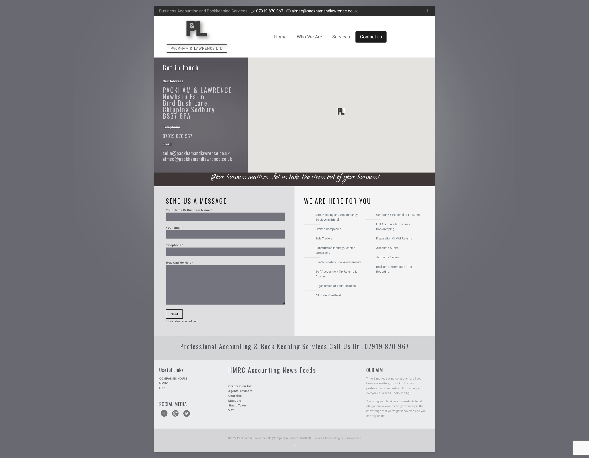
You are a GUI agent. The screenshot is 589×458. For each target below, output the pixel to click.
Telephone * (174, 245)
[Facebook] (427, 11)
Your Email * (175, 227)
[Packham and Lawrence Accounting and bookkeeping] (197, 37)
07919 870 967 (269, 11)
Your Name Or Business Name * (189, 210)
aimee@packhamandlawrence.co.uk (325, 11)
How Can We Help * (179, 262)
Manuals (234, 400)
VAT (231, 410)
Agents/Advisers (240, 391)
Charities (235, 396)
